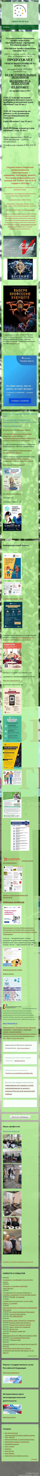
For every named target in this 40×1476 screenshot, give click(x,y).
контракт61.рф (15, 343)
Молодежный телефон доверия (14, 465)
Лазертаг (8, 1449)
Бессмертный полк (11, 1433)
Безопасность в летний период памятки (16, 430)
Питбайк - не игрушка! (16, 1297)
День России (9, 1451)
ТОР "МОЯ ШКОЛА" (16, 1316)
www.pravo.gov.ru (19, 1060)
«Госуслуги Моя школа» (17, 1314)
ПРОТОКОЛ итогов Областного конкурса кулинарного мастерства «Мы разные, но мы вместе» (18, 1351)
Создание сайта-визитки (25, 1475)
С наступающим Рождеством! (19, 1338)
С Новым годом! (15, 1340)
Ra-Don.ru (36, 1475)
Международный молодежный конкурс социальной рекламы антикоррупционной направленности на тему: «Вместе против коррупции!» (20, 1036)
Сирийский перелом (12, 1444)
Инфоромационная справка (12, 970)
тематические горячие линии (13, 599)
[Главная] (20, 11)
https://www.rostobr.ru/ (23, 1048)
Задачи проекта (8, 974)
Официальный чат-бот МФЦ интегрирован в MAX (20, 1335)
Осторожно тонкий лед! (17, 1331)
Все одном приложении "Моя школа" (22, 1312)
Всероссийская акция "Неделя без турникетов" (19, 1320)
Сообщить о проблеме (20, 401)
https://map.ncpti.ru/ (9, 1417)
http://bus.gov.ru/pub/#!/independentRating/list (19, 1073)
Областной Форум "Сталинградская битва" (19, 1439)
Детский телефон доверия (12, 494)
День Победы (9, 1453)
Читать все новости (32, 1355)
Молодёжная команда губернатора (17, 1442)
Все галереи (34, 1459)
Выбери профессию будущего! (19, 1323)
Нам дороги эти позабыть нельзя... (17, 1456)
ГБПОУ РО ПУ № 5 (20, 22)
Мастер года (13, 1329)
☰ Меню (6, 27)
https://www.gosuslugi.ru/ (11, 1373)
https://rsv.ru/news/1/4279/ (11, 680)
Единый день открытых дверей (20, 1325)
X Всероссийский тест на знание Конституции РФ (20, 1344)
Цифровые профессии (13, 902)
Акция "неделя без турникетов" (20, 1327)
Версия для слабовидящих (20, 1117)
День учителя (9, 1446)
